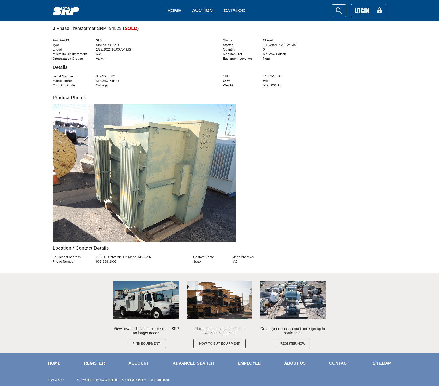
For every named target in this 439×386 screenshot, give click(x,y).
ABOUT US (295, 363)
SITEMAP (382, 363)
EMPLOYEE (249, 363)
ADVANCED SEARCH (193, 363)
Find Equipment (146, 343)
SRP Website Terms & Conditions (97, 379)
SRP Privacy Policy (134, 379)
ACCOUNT (138, 363)
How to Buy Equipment (219, 343)
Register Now (292, 343)
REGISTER (94, 363)
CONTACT (339, 363)
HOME (54, 363)
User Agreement (159, 379)
